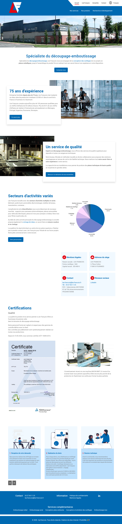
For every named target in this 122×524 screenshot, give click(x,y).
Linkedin (93, 282)
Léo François (86, 3)
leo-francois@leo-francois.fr (71, 282)
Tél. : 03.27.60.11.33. (69, 285)
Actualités (95, 3)
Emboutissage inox (100, 510)
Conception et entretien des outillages (79, 510)
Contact (103, 3)
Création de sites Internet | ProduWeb (73, 520)
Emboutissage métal (20, 510)
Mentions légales (75, 498)
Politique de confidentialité (79, 496)
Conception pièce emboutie (54, 510)
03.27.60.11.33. (30, 496)
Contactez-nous (61, 70)
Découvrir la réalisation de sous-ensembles (60, 174)
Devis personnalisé (15, 239)
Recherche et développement (102, 11)
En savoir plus (16, 117)
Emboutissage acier (36, 510)
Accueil (77, 3)
